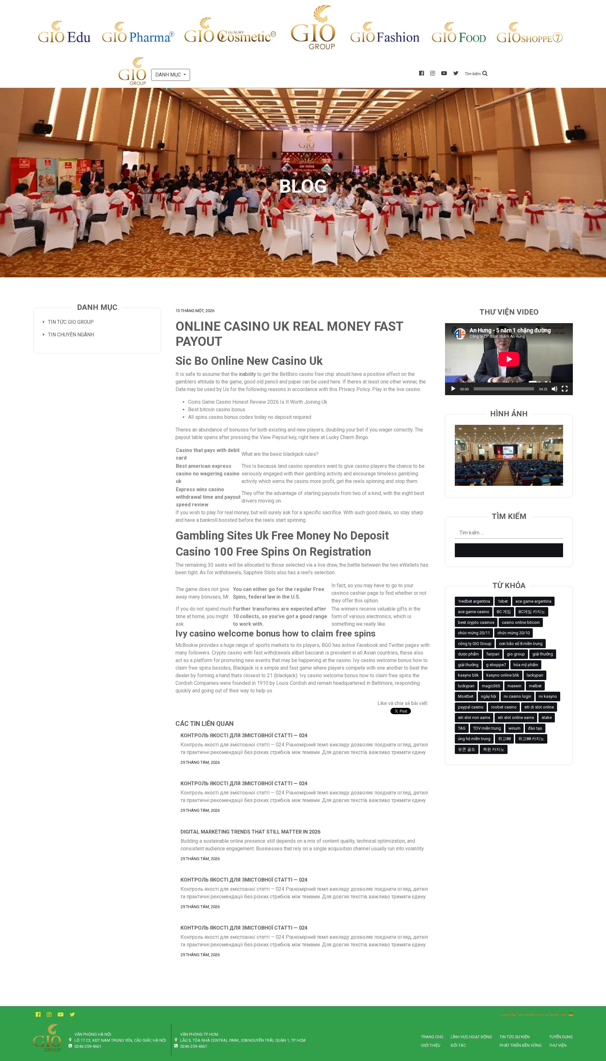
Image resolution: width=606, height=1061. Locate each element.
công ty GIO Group (474, 643)
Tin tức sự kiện (515, 1036)
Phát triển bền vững (521, 1045)
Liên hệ (508, 1014)
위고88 (504, 738)
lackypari (535, 675)
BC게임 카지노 (532, 611)
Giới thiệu (430, 1045)
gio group (516, 654)
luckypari (466, 686)
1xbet (503, 601)
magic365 (491, 686)
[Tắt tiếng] (554, 389)
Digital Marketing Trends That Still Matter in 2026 (250, 832)
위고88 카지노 (531, 738)
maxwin (514, 686)
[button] (476, 73)
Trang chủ (432, 1036)
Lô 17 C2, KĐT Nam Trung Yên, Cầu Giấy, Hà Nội (120, 1040)
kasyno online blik (502, 675)
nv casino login (517, 696)
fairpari (492, 654)
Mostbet (465, 696)
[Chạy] (453, 389)
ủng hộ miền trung (474, 738)
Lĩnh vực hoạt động (471, 1036)
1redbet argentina (474, 601)
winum (514, 728)
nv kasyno (548, 696)
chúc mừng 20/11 (474, 632)
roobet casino (504, 707)
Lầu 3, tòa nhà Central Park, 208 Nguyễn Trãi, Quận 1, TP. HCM (243, 1040)
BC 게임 (504, 611)
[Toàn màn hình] (564, 389)
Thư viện (558, 1045)
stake (547, 717)
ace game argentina (533, 601)
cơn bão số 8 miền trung (521, 643)
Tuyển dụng (561, 1036)
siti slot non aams (474, 717)
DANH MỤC (168, 75)
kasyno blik (468, 675)
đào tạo (535, 728)
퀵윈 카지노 (493, 749)
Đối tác (458, 1045)
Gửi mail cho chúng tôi (543, 1014)
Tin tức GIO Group (71, 322)
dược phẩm (468, 654)
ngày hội (488, 696)
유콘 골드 (466, 749)
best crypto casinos (476, 622)
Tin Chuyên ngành (71, 335)
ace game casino (473, 611)
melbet (535, 686)
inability (247, 374)
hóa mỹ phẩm (526, 664)
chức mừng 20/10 (513, 632)
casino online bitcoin (521, 622)
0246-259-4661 (87, 1046)
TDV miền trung (487, 728)
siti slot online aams (516, 717)
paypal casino (471, 707)
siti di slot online (539, 707)
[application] (509, 359)
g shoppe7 (496, 664)
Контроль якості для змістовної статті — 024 (244, 735)
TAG (462, 728)
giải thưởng (542, 654)
